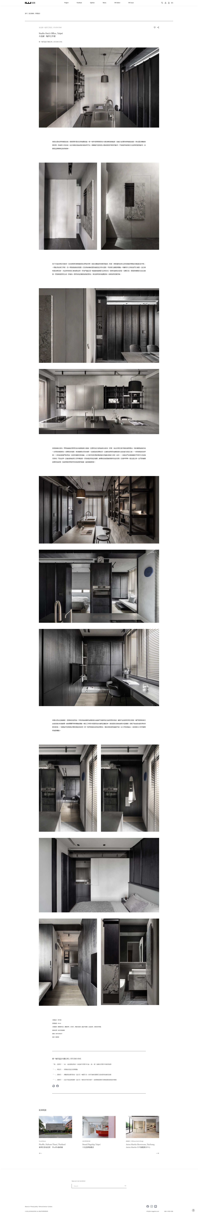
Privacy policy (34, 1206)
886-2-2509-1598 (168, 1211)
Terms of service (43, 1206)
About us (27, 1206)
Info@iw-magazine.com (152, 1211)
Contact (50, 1206)
